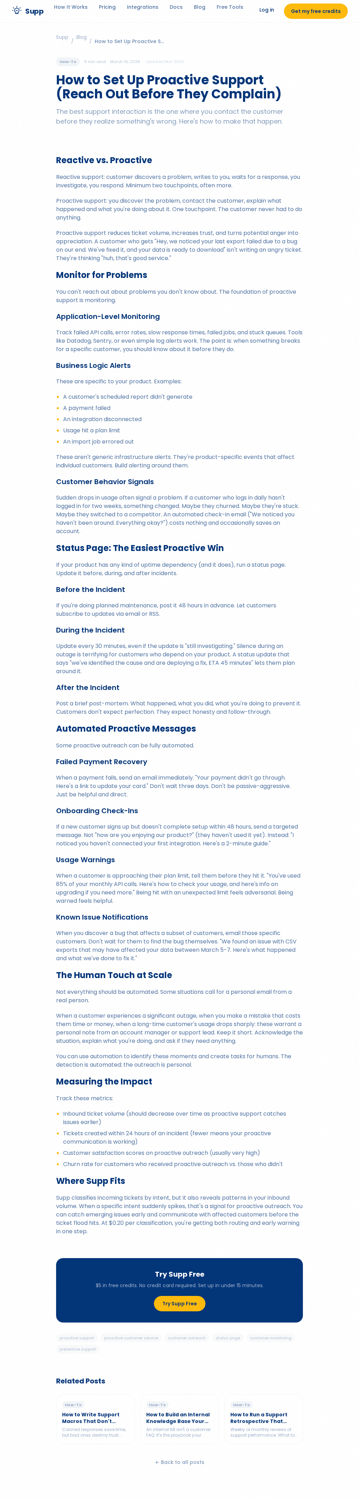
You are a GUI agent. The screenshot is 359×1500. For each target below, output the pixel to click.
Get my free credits (316, 11)
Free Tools (230, 7)
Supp (62, 37)
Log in (266, 9)
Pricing (107, 7)
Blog (199, 7)
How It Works (71, 7)
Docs (176, 7)
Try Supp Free (179, 1303)
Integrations (142, 7)
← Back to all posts (179, 1462)
